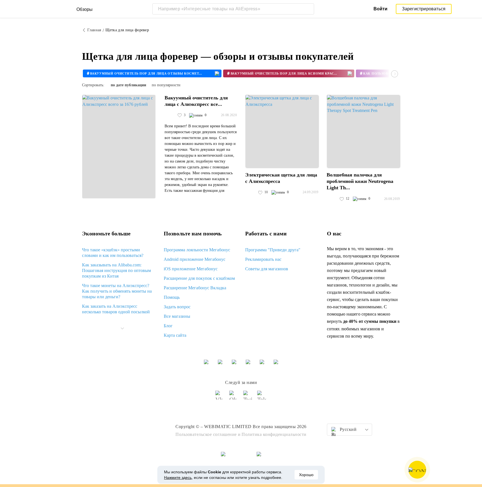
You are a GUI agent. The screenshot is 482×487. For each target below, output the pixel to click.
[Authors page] (170, 115)
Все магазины (177, 316)
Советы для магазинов (266, 268)
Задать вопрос (177, 306)
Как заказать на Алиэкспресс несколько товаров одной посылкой (116, 309)
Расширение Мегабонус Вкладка (195, 287)
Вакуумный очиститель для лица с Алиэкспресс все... (196, 101)
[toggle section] (122, 328)
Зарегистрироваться (424, 8)
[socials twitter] (248, 398)
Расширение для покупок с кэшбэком (199, 278)
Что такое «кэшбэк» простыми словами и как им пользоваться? (112, 252)
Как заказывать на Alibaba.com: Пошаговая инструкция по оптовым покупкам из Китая (116, 270)
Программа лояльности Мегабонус (197, 249)
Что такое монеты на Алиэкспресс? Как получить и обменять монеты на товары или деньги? (117, 291)
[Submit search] (308, 9)
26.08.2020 (229, 115)
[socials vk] (220, 398)
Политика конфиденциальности (274, 434)
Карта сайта (175, 335)
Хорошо (306, 474)
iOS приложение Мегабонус (191, 268)
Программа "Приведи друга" (272, 249)
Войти (380, 8)
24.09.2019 (311, 192)
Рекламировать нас (263, 259)
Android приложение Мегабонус (194, 259)
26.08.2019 (392, 199)
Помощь (172, 297)
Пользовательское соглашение (206, 434)
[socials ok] (234, 398)
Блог (168, 325)
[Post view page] (119, 147)
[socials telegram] (262, 398)
